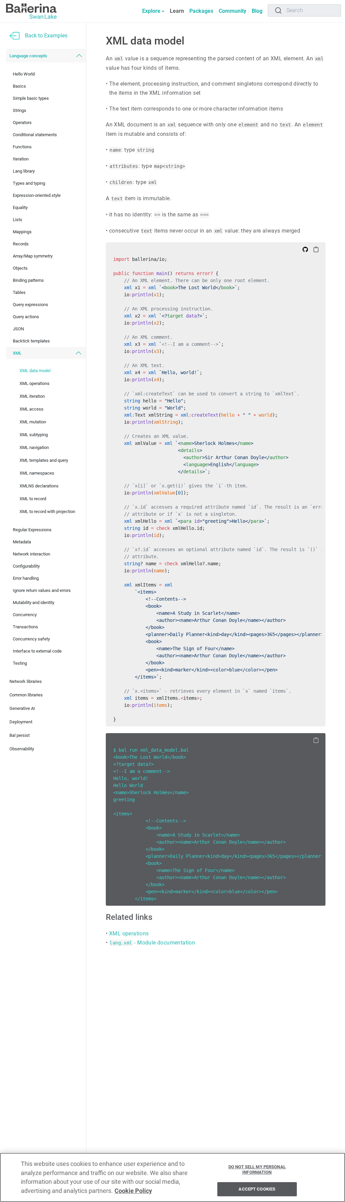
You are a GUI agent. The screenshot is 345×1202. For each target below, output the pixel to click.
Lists (17, 219)
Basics (19, 86)
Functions (22, 146)
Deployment (20, 721)
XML (17, 353)
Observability (21, 748)
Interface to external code (37, 651)
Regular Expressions (32, 529)
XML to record (33, 498)
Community (232, 11)
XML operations (35, 383)
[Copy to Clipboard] (316, 249)
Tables (19, 292)
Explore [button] (151, 11)
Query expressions (30, 304)
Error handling (26, 578)
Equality (20, 207)
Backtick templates (31, 340)
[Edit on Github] (305, 249)
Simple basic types (31, 98)
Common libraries (26, 694)
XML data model (35, 370)
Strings (19, 110)
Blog (257, 11)
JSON (18, 328)
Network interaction (31, 554)
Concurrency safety (31, 638)
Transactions (25, 626)
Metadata (22, 541)
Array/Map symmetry (33, 256)
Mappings (22, 231)
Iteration (21, 158)
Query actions (26, 316)
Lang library (24, 171)
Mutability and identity (33, 602)
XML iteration (32, 396)
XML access (31, 409)
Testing (20, 663)
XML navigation (34, 447)
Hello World (24, 74)
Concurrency (25, 614)
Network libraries (25, 681)
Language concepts (28, 55)
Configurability (26, 566)
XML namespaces (37, 473)
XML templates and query (44, 460)
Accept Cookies (257, 1189)
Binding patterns (28, 280)
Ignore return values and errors (42, 590)
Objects (20, 268)
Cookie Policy (133, 1191)
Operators (22, 122)
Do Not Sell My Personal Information (257, 1169)
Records (21, 243)
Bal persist (19, 735)
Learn (177, 11)
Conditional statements (35, 134)
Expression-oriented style (37, 195)
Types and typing (29, 183)
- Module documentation (152, 942)
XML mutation (33, 421)
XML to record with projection (47, 511)
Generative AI (22, 708)
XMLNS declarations (39, 485)
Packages (201, 11)
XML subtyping (34, 434)
